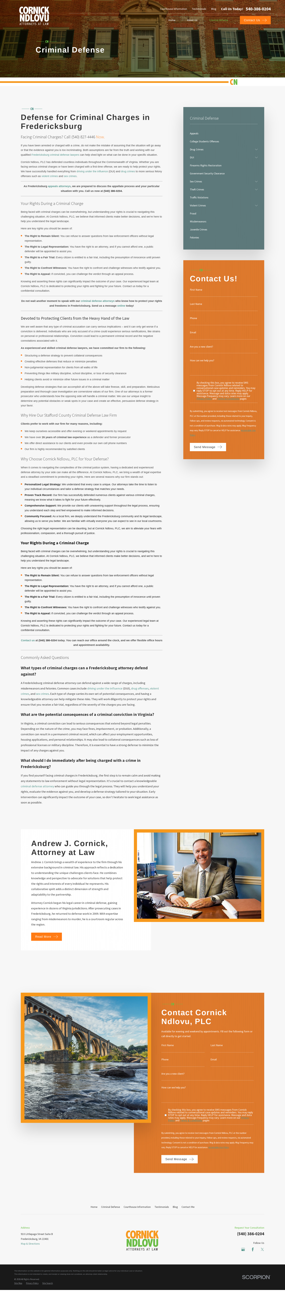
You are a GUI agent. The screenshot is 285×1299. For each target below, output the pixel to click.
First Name (196, 289)
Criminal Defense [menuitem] (218, 20)
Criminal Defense (110, 1207)
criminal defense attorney (37, 786)
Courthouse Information (173, 9)
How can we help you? (202, 360)
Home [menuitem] (171, 20)
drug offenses (140, 688)
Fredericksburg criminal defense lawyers (55, 154)
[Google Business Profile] (243, 1249)
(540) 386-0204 (250, 1233)
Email (193, 332)
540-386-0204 (258, 9)
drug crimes (128, 171)
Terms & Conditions (228, 398)
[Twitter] (262, 1249)
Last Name (196, 304)
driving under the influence (92, 171)
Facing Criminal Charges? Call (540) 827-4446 (58, 137)
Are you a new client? (201, 346)
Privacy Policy (204, 398)
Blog (213, 9)
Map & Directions (30, 1243)
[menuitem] (224, 133)
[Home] (34, 16)
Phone (193, 318)
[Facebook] (253, 1249)
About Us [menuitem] (192, 20)
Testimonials (199, 9)
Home (94, 1207)
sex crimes (70, 176)
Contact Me (188, 1207)
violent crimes (50, 176)
